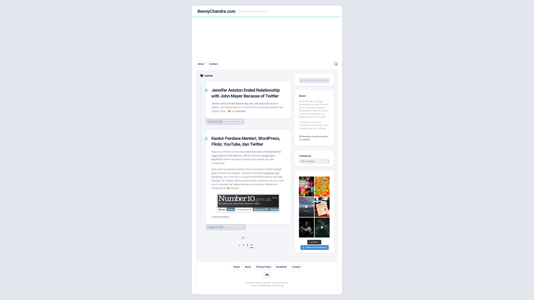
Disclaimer (281, 267)
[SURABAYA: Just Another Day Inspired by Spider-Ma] (306, 207)
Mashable (240, 111)
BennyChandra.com (216, 11)
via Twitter (234, 184)
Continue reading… (220, 216)
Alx (282, 286)
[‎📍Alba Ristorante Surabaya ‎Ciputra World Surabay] (322, 187)
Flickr (279, 176)
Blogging (229, 227)
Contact (213, 64)
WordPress (217, 176)
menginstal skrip (271, 173)
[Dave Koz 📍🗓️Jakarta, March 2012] (306, 228)
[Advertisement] (267, 37)
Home (236, 267)
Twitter (215, 111)
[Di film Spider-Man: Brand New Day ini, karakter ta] (322, 207)
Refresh (236, 122)
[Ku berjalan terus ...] (322, 228)
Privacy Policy (263, 267)
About (201, 64)
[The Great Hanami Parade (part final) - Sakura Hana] (306, 187)
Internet (227, 122)
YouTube (216, 180)
